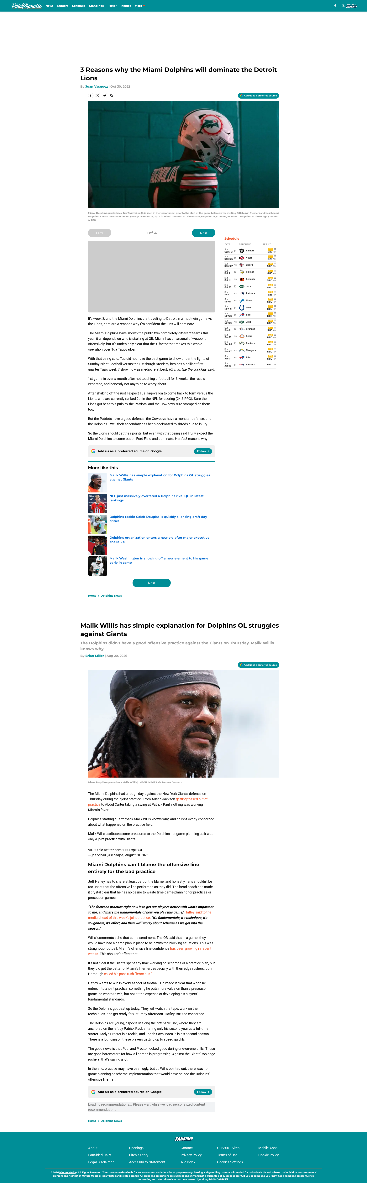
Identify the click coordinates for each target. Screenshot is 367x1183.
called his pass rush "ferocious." (128, 974)
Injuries (125, 6)
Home (92, 595)
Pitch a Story (138, 1155)
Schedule (78, 6)
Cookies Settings (230, 1162)
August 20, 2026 (136, 855)
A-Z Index (188, 1162)
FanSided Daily (99, 1155)
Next (203, 233)
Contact (187, 1148)
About (92, 1148)
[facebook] (335, 5)
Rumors (62, 6)
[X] (343, 5)
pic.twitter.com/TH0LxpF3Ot (120, 850)
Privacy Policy (191, 1155)
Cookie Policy (268, 1155)
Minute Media (67, 1172)
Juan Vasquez (96, 86)
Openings (136, 1148)
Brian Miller (94, 656)
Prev (99, 233)
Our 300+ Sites (228, 1148)
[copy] (111, 95)
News (49, 6)
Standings (96, 6)
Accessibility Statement (147, 1162)
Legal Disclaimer (101, 1162)
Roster (112, 6)
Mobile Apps (267, 1148)
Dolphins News (111, 595)
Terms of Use (227, 1155)
